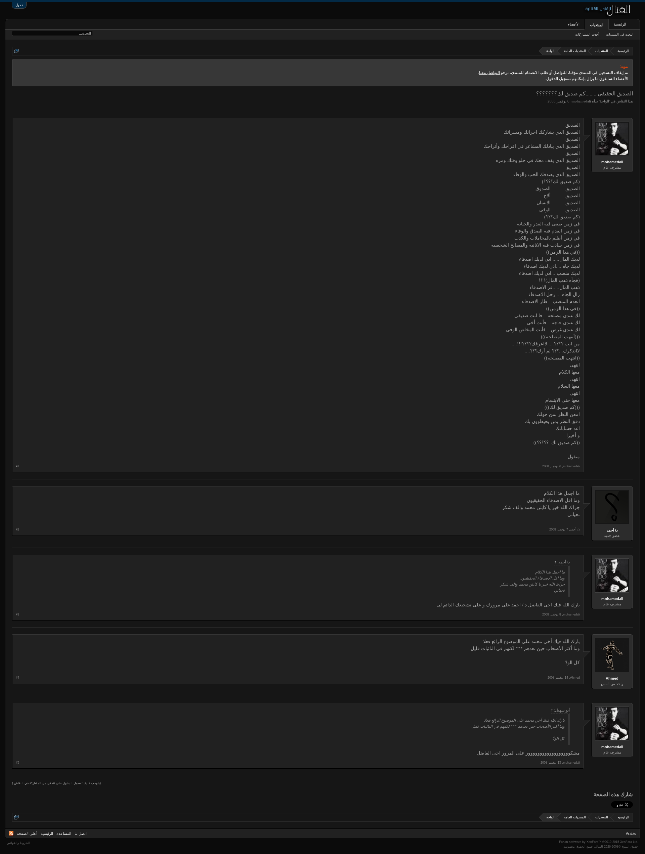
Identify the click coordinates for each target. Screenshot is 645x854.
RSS (11, 833)
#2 (17, 529)
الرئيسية (620, 24)
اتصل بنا (81, 833)
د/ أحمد (612, 530)
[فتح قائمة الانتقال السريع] (16, 51)
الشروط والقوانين (18, 843)
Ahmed (612, 678)
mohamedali (581, 101)
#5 (17, 762)
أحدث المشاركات (587, 34)
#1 (17, 466)
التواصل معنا (489, 72)
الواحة (604, 101)
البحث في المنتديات (620, 34)
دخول (19, 5)
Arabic (631, 833)
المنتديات (596, 25)
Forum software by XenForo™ (598, 842)
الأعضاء (573, 24)
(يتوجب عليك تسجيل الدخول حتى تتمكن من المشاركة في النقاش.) (56, 783)
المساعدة (63, 833)
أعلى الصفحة (27, 833)
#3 (17, 614)
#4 (17, 677)
